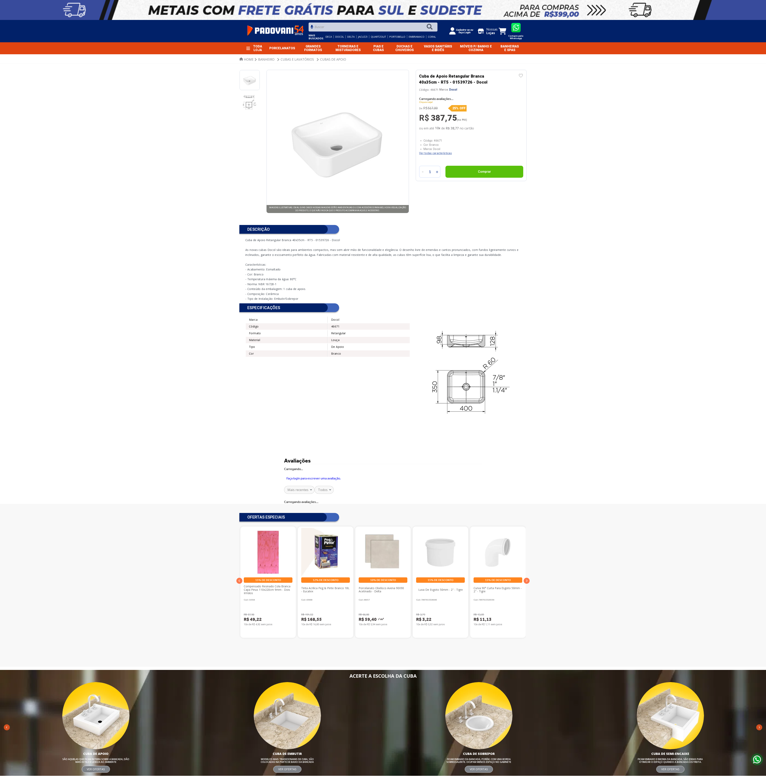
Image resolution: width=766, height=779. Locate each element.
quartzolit (378, 36)
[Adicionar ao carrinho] (484, 168)
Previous (239, 598)
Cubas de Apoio (333, 59)
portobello (397, 36)
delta (351, 36)
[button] (239, 715)
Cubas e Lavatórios (297, 59)
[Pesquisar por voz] (311, 28)
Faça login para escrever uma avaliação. (313, 484)
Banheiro (266, 59)
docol (339, 36)
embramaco (416, 36)
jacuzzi (362, 36)
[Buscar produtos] (430, 27)
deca (329, 36)
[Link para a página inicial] (246, 59)
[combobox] (373, 28)
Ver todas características (435, 149)
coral (432, 36)
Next (527, 598)
